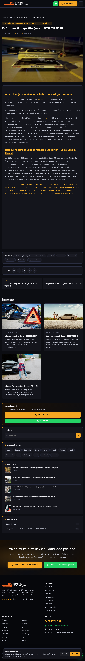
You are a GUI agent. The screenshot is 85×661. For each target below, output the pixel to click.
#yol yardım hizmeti (35, 260)
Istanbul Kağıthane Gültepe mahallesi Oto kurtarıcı (25, 184)
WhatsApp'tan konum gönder (62, 565)
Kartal (54, 450)
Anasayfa (5, 17)
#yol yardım (21, 260)
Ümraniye (45, 455)
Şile (19, 455)
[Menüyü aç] (80, 3)
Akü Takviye (49, 600)
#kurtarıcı (51, 256)
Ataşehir (8, 450)
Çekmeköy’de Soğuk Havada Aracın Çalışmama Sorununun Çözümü (34, 487)
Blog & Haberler (42, 524)
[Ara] (78, 435)
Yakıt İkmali (48, 604)
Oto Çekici (48, 587)
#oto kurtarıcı (72, 256)
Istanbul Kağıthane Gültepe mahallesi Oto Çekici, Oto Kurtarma (39, 94)
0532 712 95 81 (44, 415)
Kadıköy (45, 450)
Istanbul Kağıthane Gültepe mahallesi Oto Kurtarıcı (45, 190)
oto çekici (48, 118)
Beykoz (17, 450)
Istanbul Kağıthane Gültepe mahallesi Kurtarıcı (57, 193)
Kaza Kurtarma (50, 610)
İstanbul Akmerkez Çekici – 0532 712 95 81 (21, 386)
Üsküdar (54, 455)
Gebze (37, 450)
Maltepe (62, 450)
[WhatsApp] (55, 3)
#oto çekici (61, 256)
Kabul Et (75, 654)
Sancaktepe (10, 455)
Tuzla (36, 455)
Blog (11, 17)
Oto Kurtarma (49, 590)
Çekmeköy (27, 450)
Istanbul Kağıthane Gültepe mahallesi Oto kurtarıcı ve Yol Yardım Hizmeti (40, 151)
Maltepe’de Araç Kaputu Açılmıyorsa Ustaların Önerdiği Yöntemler (34, 496)
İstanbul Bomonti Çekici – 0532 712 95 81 (62, 336)
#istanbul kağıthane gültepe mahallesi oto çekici (29, 256)
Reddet (64, 654)
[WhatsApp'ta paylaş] (14, 270)
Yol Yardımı (48, 593)
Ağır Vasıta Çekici (50, 607)
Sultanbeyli (27, 455)
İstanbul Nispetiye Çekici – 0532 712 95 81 (21, 336)
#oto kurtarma (10, 260)
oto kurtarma (43, 99)
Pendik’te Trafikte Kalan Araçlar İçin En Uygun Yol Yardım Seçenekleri (35, 506)
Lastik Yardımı (49, 597)
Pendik (71, 450)
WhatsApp (44, 421)
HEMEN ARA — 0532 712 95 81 (26, 565)
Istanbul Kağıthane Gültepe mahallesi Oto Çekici (37, 187)
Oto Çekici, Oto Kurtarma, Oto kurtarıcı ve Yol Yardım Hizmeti (27, 23)
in (29, 270)
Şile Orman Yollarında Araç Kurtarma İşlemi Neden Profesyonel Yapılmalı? (36, 468)
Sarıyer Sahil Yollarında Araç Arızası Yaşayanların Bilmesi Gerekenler (34, 477)
